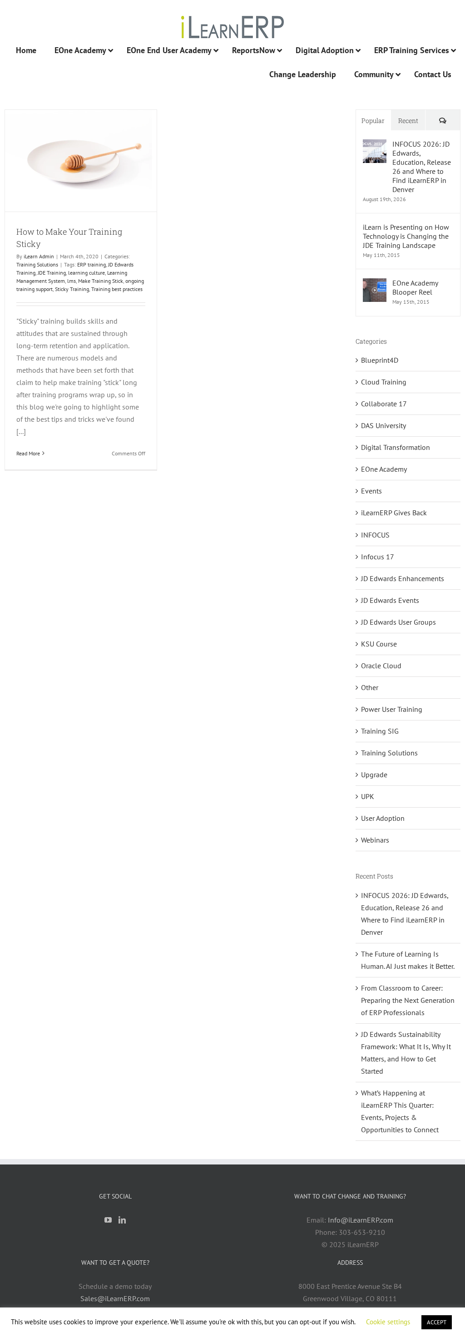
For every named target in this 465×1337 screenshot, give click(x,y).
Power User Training (391, 709)
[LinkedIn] (122, 1220)
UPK (367, 796)
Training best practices (117, 289)
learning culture (86, 272)
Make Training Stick (100, 280)
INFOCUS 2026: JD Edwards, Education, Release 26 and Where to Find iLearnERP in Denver (421, 166)
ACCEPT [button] (436, 1322)
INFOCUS (375, 534)
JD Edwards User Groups (398, 622)
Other (369, 687)
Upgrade (374, 774)
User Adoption (383, 818)
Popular (373, 120)
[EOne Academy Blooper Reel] (374, 284)
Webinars (375, 839)
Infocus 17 (377, 556)
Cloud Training (383, 381)
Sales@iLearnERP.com (115, 1298)
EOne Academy (384, 469)
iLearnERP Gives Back (394, 512)
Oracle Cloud (381, 665)
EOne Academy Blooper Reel (415, 287)
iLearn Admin (39, 256)
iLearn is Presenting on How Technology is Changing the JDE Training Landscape (406, 236)
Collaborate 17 (384, 403)
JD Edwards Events (390, 600)
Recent (408, 120)
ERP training (91, 264)
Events (371, 490)
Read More (28, 453)
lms (71, 280)
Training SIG (380, 730)
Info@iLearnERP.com (360, 1219)
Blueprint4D (379, 360)
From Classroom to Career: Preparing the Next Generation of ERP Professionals (408, 1000)
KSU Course (379, 643)
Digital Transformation (395, 447)
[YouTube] (108, 1220)
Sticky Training (72, 289)
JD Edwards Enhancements (402, 578)
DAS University (383, 425)
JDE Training (52, 272)
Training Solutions (37, 264)
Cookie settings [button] (388, 1321)
